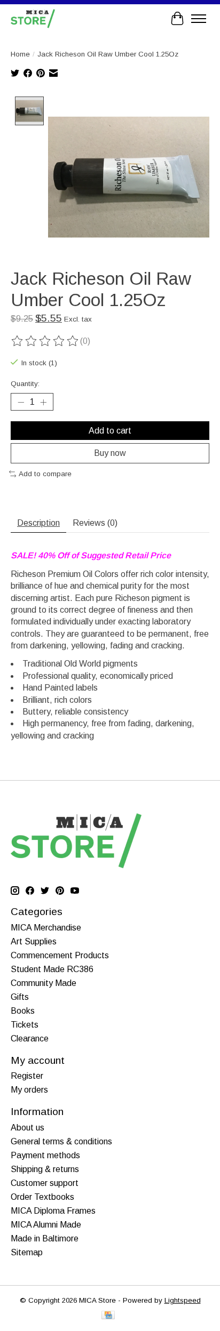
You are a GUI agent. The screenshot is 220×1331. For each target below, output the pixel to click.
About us (27, 1127)
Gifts (20, 996)
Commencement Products (60, 955)
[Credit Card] (108, 1316)
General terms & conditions (61, 1141)
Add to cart (110, 430)
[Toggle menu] (198, 18)
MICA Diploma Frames (53, 1210)
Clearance (30, 1038)
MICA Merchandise (46, 927)
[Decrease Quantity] (21, 402)
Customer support (44, 1183)
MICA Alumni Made (46, 1224)
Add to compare (45, 474)
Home (20, 54)
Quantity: (25, 384)
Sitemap (27, 1252)
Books (23, 1010)
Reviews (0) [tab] (95, 522)
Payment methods (45, 1155)
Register (27, 1075)
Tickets (24, 1024)
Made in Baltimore (44, 1238)
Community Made (43, 983)
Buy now (110, 453)
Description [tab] (38, 522)
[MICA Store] (33, 18)
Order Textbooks (42, 1196)
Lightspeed (182, 1300)
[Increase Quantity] (43, 402)
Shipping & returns (45, 1169)
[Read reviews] (45, 341)
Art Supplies (34, 941)
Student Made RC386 (52, 969)
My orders (29, 1089)
